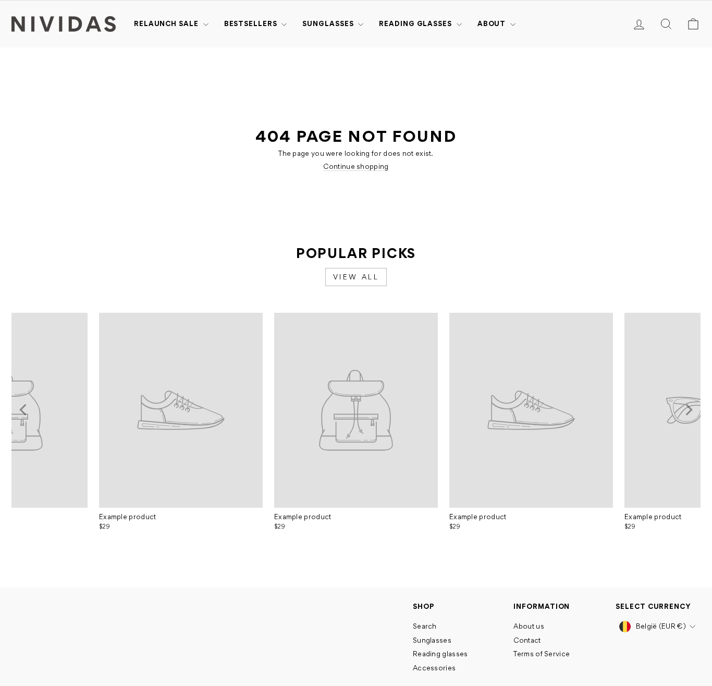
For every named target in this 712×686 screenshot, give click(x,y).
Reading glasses (416, 23)
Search (425, 626)
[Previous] (23, 409)
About (492, 23)
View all (356, 277)
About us (528, 626)
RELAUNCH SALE (167, 23)
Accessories (434, 668)
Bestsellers (251, 23)
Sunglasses (328, 23)
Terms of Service (541, 654)
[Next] (688, 409)
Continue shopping (355, 166)
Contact (527, 640)
